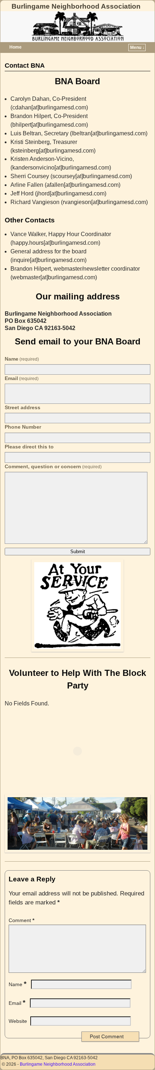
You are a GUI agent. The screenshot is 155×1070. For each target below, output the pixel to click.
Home (15, 47)
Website (18, 1021)
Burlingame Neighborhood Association (76, 6)
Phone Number (23, 427)
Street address (22, 407)
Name (22, 359)
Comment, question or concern (53, 466)
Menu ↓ (137, 47)
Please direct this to (29, 447)
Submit (77, 551)
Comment (21, 920)
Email (22, 378)
